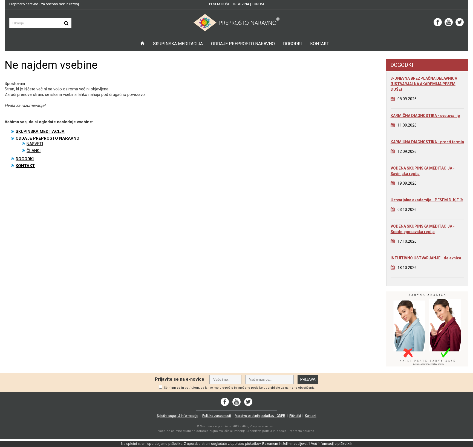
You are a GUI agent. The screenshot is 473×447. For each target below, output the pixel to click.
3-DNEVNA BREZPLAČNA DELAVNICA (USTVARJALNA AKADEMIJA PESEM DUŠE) (424, 83)
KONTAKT (319, 43)
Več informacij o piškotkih (331, 444)
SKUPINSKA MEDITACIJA (178, 43)
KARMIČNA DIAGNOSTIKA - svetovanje (425, 115)
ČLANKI (34, 150)
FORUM (258, 4)
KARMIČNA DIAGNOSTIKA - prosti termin (427, 142)
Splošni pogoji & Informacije (177, 416)
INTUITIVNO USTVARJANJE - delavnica (426, 258)
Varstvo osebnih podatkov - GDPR (260, 416)
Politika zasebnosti (216, 416)
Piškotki (295, 416)
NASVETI (35, 143)
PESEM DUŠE (219, 4)
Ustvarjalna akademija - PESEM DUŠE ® (427, 200)
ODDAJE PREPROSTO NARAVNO (243, 43)
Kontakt (310, 416)
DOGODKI (292, 43)
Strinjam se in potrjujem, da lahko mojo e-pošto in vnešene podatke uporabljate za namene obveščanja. (239, 387)
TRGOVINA (240, 4)
